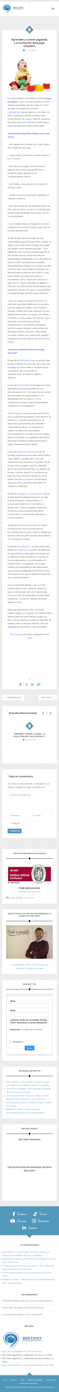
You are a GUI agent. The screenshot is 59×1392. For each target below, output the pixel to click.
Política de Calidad (35, 1380)
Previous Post (14, 698)
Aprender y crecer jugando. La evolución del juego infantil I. (30, 735)
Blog (22, 1380)
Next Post (46, 698)
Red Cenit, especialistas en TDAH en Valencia (22, 1351)
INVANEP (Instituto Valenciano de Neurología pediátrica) (28, 1301)
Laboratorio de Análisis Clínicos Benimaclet (23, 1314)
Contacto (13, 1380)
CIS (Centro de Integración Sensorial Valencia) (24, 1308)
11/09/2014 (31, 50)
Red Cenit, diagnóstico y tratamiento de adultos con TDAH (28, 1365)
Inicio (4, 1380)
